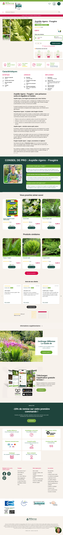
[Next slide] (61, 296)
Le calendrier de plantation (53, 476)
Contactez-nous (51, 488)
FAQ (18, 484)
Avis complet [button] (7, 302)
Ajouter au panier (11, 228)
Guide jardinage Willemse (53, 481)
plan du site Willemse (28, 528)
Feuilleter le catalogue (52, 486)
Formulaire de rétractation (38, 478)
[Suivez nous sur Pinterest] (4, 478)
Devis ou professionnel (52, 489)
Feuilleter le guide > (46, 352)
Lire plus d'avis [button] (31, 306)
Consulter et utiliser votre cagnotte (38, 473)
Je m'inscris (31, 420)
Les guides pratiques (52, 479)
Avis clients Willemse (22, 476)
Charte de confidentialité (37, 480)
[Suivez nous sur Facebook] (4, 474)
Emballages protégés (22, 482)
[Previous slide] (2, 296)
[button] (38, 27)
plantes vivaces (36, 107)
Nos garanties (50, 470)
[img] (7, 286)
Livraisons (50, 472)
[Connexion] (54, 3)
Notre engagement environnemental (21, 478)
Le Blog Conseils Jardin (52, 474)
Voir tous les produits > (31, 273)
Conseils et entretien (52, 491)
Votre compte (35, 470)
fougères (45, 115)
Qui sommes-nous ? (22, 470)
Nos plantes (20, 474)
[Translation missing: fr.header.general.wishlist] (49, 3)
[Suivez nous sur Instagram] (9, 474)
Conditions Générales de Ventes (38, 476)
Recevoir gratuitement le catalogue (53, 484)
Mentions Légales (36, 482)
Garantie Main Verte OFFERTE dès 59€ (31, 0)
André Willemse (21, 472)
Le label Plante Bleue (22, 481)
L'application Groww (52, 477)
